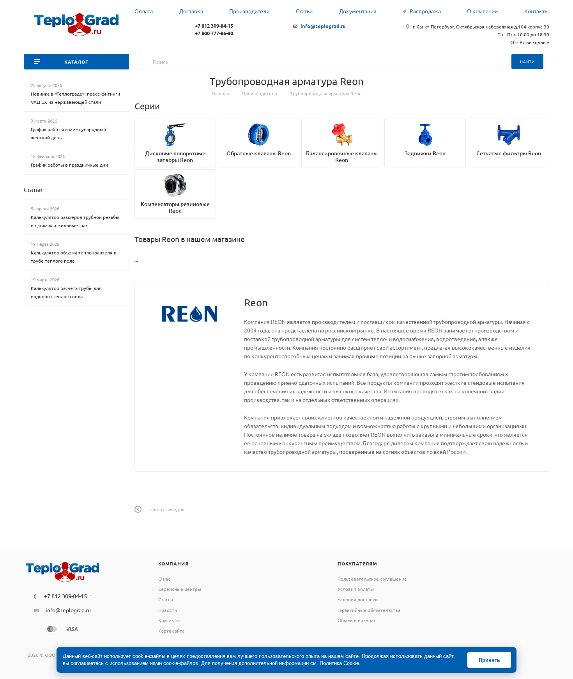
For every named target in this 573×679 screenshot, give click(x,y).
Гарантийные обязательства (369, 610)
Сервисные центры (179, 589)
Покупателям (357, 563)
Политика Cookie (339, 663)
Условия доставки (358, 599)
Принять (489, 660)
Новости (167, 610)
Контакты (169, 620)
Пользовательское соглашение (372, 579)
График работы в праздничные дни (69, 165)
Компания (173, 563)
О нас (164, 579)
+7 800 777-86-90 (214, 33)
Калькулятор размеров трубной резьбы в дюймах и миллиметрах (75, 221)
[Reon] (189, 313)
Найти (527, 61)
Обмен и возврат (357, 620)
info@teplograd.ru (323, 26)
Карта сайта (171, 630)
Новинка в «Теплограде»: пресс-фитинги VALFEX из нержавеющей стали (75, 98)
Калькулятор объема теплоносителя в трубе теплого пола (74, 256)
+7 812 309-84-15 (214, 25)
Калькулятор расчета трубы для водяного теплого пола (66, 292)
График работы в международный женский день (68, 133)
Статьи (33, 189)
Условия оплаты (356, 589)
